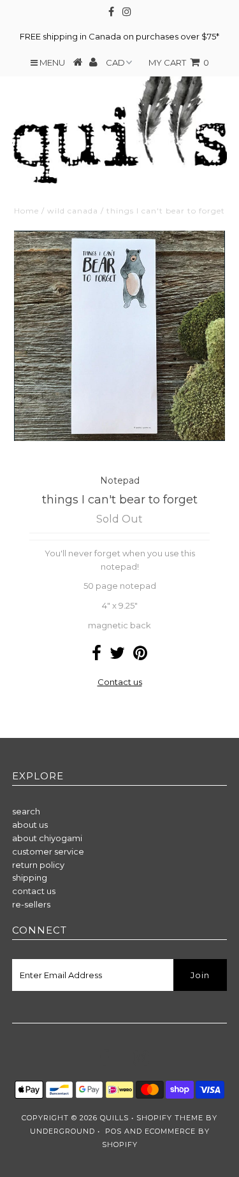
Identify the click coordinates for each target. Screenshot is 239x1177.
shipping (29, 877)
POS (113, 1131)
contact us (33, 891)
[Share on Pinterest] (140, 656)
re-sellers (31, 904)
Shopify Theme (169, 1117)
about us (30, 825)
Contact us (120, 682)
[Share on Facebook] (96, 656)
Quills (114, 1117)
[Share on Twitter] (117, 656)
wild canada (72, 210)
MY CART (178, 62)
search (26, 811)
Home (26, 210)
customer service (48, 851)
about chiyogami (47, 838)
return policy (38, 865)
